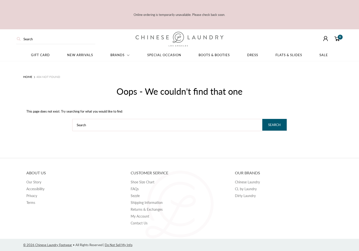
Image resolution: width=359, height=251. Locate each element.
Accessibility (35, 189)
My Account (140, 216)
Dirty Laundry (245, 196)
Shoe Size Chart (142, 182)
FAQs (135, 189)
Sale (323, 55)
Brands (118, 55)
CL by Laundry (246, 189)
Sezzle (135, 196)
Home (27, 77)
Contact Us (139, 223)
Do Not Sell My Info (118, 245)
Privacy (31, 196)
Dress (252, 55)
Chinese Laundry (247, 182)
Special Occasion (164, 55)
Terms (30, 202)
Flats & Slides (288, 55)
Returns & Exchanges (147, 209)
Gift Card (40, 55)
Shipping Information (147, 202)
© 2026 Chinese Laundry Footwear (47, 245)
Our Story (33, 182)
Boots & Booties (214, 55)
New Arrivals (80, 55)
